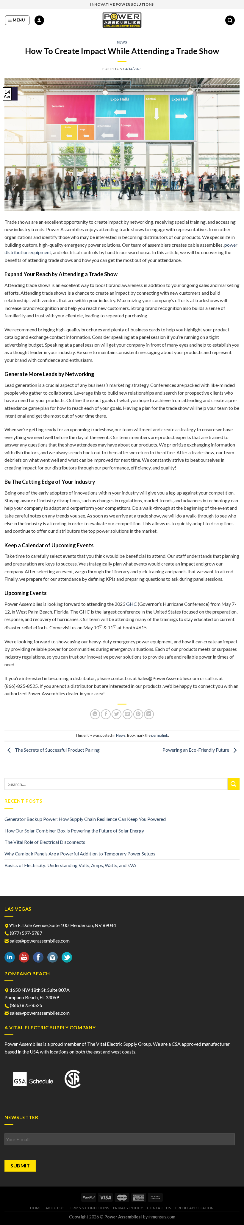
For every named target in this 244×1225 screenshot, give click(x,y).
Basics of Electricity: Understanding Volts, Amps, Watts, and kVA (70, 865)
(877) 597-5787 (25, 933)
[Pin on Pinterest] (138, 714)
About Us (55, 1208)
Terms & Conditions (88, 1208)
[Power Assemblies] (122, 20)
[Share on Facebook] (106, 714)
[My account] (39, 20)
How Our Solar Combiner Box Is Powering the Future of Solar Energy (74, 830)
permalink (159, 735)
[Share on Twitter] (116, 714)
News (122, 42)
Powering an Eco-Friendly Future (196, 750)
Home (36, 1208)
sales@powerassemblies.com (40, 940)
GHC (131, 604)
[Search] (230, 20)
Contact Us (159, 1208)
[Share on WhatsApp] (95, 714)
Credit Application (194, 1208)
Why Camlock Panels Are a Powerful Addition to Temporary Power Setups (79, 853)
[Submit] (234, 784)
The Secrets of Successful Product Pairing (57, 750)
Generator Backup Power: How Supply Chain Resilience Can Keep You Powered (85, 819)
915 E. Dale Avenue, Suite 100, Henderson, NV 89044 (62, 925)
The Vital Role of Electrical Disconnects (44, 842)
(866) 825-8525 (25, 1005)
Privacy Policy (128, 1208)
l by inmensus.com (158, 1216)
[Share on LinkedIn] (149, 714)
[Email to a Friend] (127, 714)
